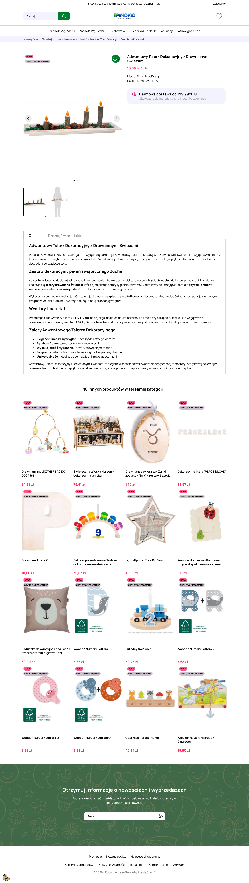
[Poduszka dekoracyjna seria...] (66, 591)
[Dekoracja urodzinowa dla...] (118, 503)
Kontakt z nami (159, 865)
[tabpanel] (72, 118)
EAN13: (131, 81)
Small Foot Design (149, 76)
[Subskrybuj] (161, 816)
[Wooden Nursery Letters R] (221, 591)
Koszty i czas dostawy (79, 865)
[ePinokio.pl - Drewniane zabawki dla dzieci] (124, 16)
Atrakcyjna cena (189, 31)
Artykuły (178, 865)
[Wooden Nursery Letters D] (118, 591)
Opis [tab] (32, 235)
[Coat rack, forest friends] (170, 680)
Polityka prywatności (111, 865)
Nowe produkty (116, 857)
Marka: (131, 76)
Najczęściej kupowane (145, 857)
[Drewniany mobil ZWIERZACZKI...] (66, 414)
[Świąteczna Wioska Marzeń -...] (118, 414)
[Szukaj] (64, 16)
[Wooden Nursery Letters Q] (66, 680)
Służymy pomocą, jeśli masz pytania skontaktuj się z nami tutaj (124, 3)
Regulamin (137, 865)
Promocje (95, 857)
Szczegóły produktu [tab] (65, 235)
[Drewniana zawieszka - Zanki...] (170, 414)
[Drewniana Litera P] (66, 503)
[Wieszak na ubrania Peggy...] (221, 680)
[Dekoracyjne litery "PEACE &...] (221, 414)
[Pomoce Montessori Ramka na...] (221, 503)
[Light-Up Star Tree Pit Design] (170, 503)
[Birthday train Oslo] (170, 591)
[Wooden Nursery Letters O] (118, 680)
